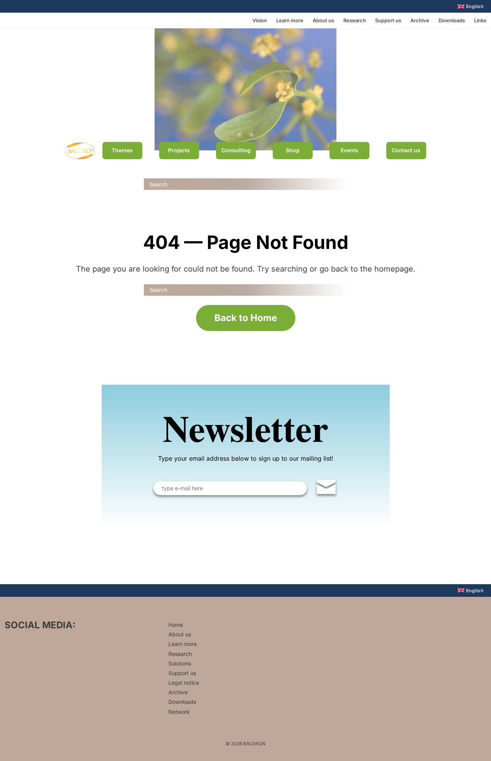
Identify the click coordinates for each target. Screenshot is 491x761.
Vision (259, 20)
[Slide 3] (252, 134)
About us (323, 20)
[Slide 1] (239, 134)
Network (179, 711)
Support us (388, 20)
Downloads (451, 20)
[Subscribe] (326, 488)
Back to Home (245, 317)
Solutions (179, 663)
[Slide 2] (245, 134)
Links (480, 20)
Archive (419, 20)
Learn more (289, 20)
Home (175, 624)
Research (354, 20)
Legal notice (183, 682)
